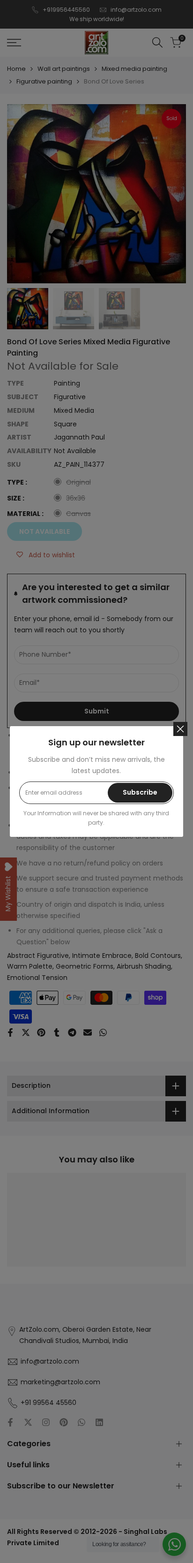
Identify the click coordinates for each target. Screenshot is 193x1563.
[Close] (180, 729)
